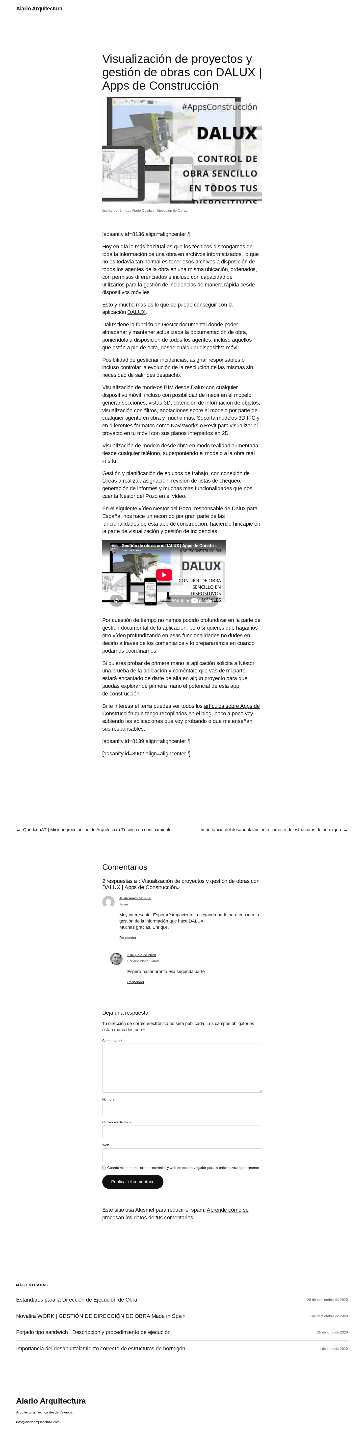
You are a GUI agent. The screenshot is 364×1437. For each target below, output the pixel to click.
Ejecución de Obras (172, 210)
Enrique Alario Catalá (135, 210)
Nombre (108, 1099)
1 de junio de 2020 (333, 1349)
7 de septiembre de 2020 (328, 1316)
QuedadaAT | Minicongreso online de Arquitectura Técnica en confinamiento (97, 829)
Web (105, 1145)
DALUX (136, 312)
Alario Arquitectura (39, 8)
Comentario (112, 1041)
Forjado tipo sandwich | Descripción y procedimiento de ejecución (93, 1332)
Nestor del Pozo (172, 508)
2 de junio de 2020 (141, 955)
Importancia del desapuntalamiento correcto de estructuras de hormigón (271, 829)
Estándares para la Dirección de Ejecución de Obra (76, 1300)
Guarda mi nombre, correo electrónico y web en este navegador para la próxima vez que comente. (183, 1168)
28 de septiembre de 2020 (327, 1300)
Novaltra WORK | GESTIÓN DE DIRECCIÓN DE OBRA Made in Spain (100, 1316)
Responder (127, 938)
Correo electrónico (116, 1122)
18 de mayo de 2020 (135, 898)
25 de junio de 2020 (332, 1332)
